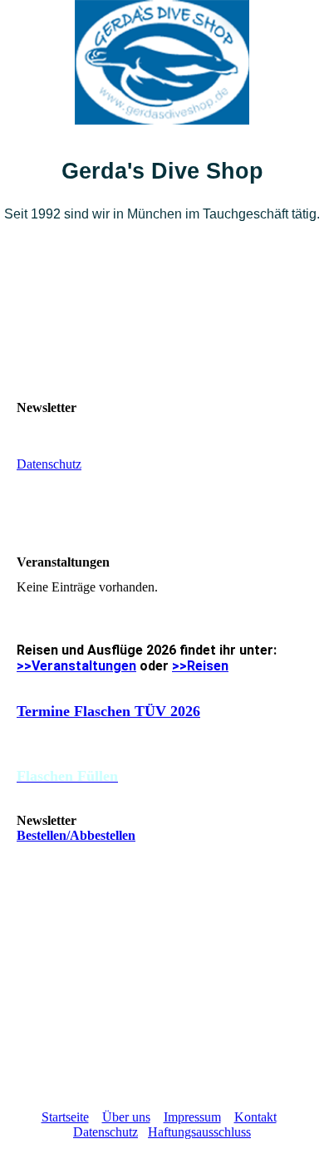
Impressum (192, 1117)
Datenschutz (49, 464)
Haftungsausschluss (199, 1132)
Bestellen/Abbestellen (76, 835)
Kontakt (255, 1117)
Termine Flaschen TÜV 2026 (108, 711)
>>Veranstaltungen (76, 666)
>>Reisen (200, 666)
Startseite (65, 1117)
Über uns (126, 1117)
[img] (162, 62)
